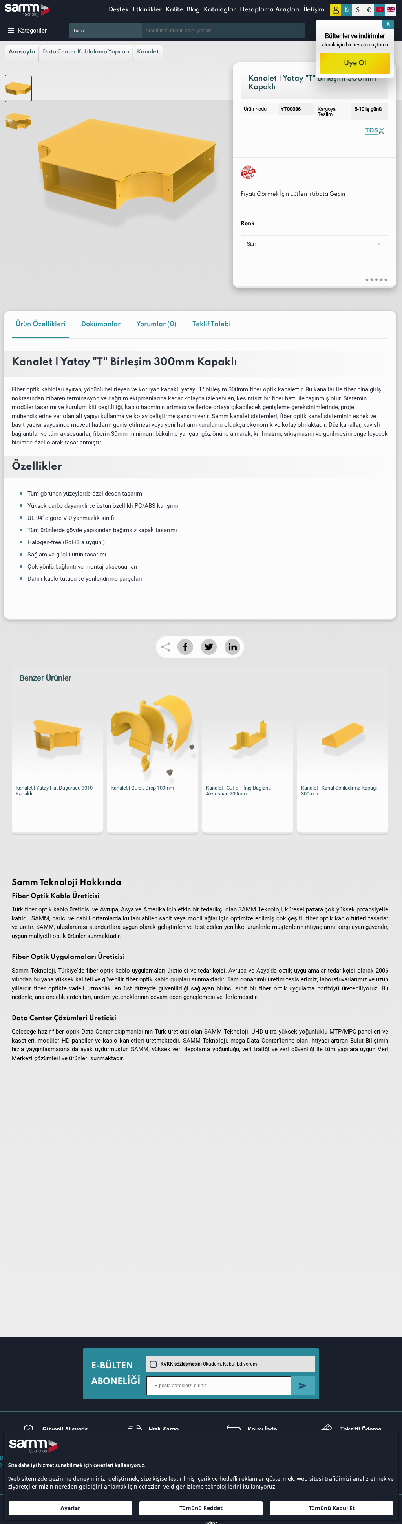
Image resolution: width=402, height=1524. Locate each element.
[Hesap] (335, 10)
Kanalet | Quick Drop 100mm (142, 788)
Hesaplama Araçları (270, 10)
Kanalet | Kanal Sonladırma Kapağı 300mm (339, 791)
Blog (193, 10)
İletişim (313, 10)
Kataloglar (220, 10)
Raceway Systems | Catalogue (374, 131)
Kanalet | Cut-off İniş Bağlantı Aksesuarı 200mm (238, 791)
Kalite (174, 10)
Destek (119, 10)
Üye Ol (355, 63)
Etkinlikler (147, 10)
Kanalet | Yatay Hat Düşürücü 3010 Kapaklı (54, 791)
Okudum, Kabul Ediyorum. (209, 1364)
